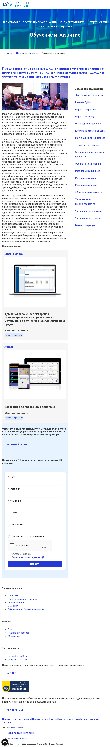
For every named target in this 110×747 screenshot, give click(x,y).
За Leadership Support (19, 656)
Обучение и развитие (14, 335)
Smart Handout (14, 254)
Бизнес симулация (85, 225)
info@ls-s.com (17, 728)
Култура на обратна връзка (90, 130)
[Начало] (16, 4)
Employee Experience (86, 109)
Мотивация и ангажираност (90, 138)
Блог (10, 629)
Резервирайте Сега (17, 444)
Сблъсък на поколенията (88, 192)
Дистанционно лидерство (89, 95)
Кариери (11, 673)
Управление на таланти (87, 218)
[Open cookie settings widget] (4, 742)
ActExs (9, 346)
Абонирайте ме (15, 710)
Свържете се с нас (18, 659)
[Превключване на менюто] (105, 4)
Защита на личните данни (21, 733)
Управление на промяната (89, 211)
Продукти (13, 595)
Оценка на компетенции (88, 163)
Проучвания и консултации (22, 599)
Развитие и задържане (87, 171)
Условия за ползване (19, 738)
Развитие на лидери (86, 185)
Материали (14, 636)
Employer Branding (84, 116)
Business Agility (83, 102)
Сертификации (16, 602)
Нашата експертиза (18, 632)
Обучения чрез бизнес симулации (26, 609)
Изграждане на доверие (88, 123)
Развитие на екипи (85, 178)
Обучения (13, 606)
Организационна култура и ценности (89, 154)
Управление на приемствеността (85, 201)
